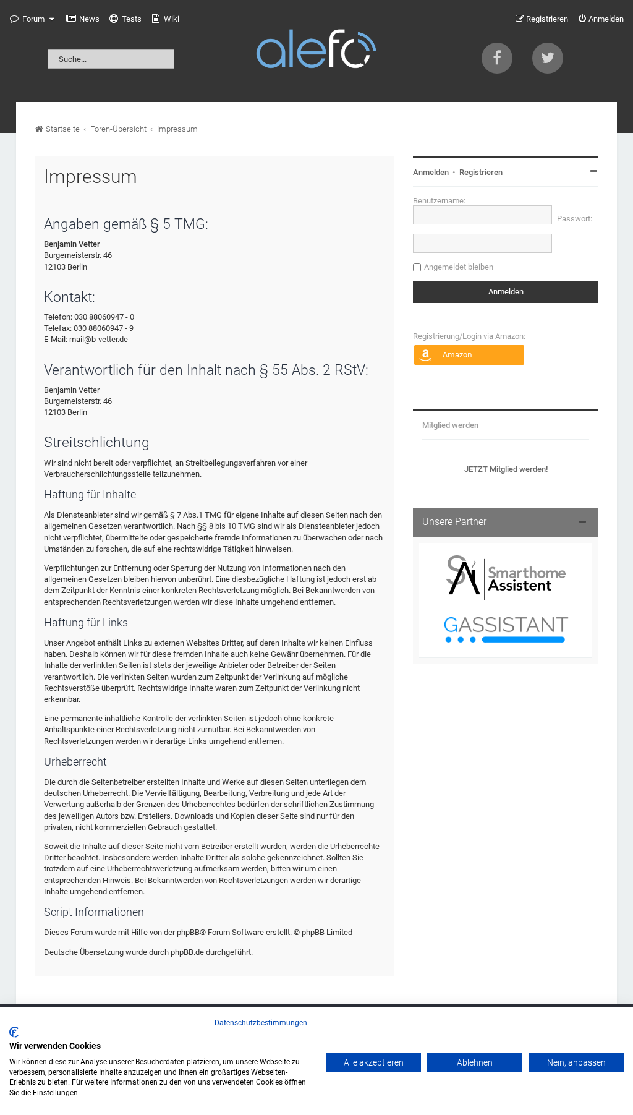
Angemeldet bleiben (458, 266)
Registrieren (481, 172)
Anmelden (431, 172)
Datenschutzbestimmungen (261, 1023)
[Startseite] (316, 51)
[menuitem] (83, 19)
